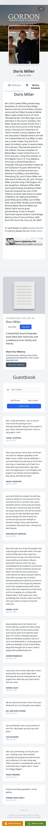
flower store (36, 231)
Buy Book (25, 327)
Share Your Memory (16, 365)
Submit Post (24, 406)
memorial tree (36, 228)
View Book (12, 327)
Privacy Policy (17, 817)
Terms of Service (30, 817)
